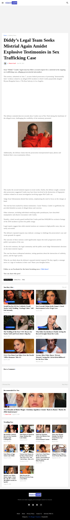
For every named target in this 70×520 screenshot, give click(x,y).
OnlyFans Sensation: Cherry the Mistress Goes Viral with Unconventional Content (43, 437)
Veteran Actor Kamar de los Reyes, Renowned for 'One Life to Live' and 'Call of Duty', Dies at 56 (26, 456)
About (23, 513)
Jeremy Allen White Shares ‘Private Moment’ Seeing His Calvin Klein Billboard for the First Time (50, 357)
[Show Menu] (2, 2)
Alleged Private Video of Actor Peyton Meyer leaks (59, 454)
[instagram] (41, 504)
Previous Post (6, 384)
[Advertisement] (35, 18)
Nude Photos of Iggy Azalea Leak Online (9, 454)
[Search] (67, 2)
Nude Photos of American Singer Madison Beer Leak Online (27, 436)
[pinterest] (37, 504)
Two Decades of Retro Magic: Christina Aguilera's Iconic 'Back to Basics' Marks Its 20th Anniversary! (35, 411)
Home (5, 35)
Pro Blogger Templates (35, 517)
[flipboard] (33, 504)
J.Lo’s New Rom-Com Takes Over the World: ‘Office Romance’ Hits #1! (19, 356)
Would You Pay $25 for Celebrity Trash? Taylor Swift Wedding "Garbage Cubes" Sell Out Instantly (18, 308)
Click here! (45, 269)
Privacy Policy (30, 513)
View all (64, 287)
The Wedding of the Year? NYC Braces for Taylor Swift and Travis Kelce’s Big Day (18, 333)
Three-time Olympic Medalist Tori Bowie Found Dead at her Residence (57, 437)
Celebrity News (12, 35)
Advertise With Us (48, 513)
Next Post (64, 384)
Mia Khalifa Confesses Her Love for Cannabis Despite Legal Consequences (10, 437)
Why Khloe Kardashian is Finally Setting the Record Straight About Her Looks (51, 333)
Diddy (23, 279)
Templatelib (45, 517)
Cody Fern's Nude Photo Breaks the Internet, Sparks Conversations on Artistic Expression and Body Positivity (43, 457)
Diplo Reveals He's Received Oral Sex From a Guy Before (26, 477)
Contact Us (39, 513)
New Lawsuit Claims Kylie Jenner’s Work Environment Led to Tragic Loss (50, 307)
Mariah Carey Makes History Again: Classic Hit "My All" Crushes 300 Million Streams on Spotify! (10, 479)
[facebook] (29, 504)
